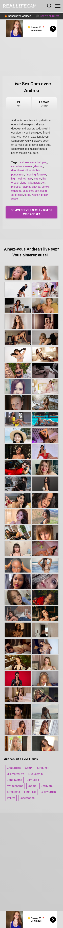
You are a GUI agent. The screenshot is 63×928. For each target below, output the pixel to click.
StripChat (43, 767)
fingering (31, 174)
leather (37, 178)
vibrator (43, 194)
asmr (33, 162)
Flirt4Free (30, 791)
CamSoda (33, 779)
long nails (26, 182)
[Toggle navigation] (57, 6)
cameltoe (16, 166)
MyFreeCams (15, 786)
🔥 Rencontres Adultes (17, 16)
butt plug (42, 162)
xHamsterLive (15, 774)
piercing (15, 186)
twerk (35, 194)
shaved (36, 186)
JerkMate (47, 786)
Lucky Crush (48, 791)
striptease (17, 194)
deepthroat (17, 170)
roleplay (26, 186)
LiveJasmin (35, 774)
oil (43, 182)
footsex (41, 174)
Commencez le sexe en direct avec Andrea (31, 212)
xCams (32, 786)
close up (28, 166)
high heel (16, 178)
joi (24, 178)
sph (37, 190)
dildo (28, 170)
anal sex (24, 162)
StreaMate (13, 791)
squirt (43, 190)
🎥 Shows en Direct (47, 16)
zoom (14, 198)
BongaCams (14, 779)
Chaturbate (14, 767)
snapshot (28, 190)
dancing (38, 166)
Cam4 (29, 767)
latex (29, 178)
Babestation (27, 798)
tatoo (27, 194)
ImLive (11, 798)
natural (37, 182)
